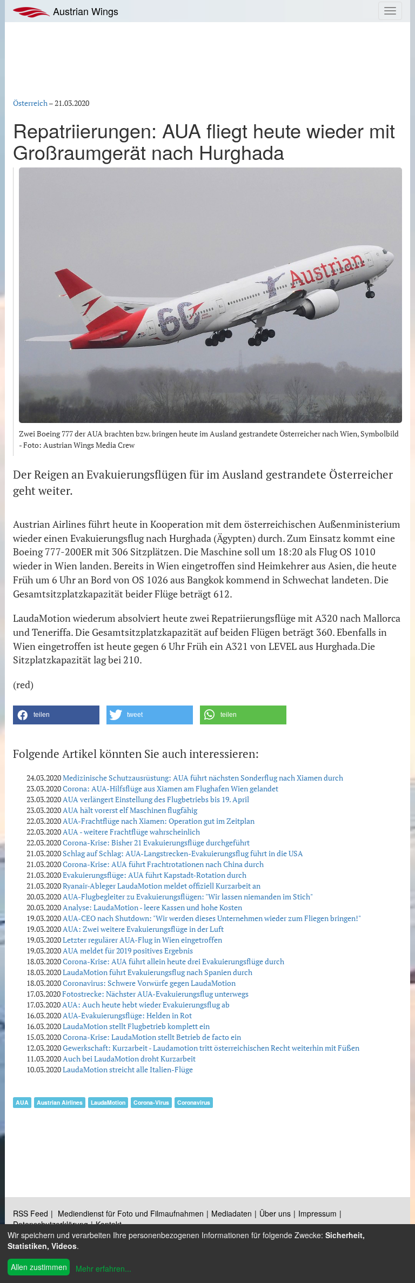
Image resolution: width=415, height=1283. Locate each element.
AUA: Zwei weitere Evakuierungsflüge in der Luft (143, 929)
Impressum (317, 1213)
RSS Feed (30, 1213)
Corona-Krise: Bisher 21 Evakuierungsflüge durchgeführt (156, 842)
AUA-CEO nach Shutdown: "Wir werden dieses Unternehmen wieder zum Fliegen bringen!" (212, 918)
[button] (56, 715)
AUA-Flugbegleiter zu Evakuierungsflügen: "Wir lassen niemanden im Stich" (188, 896)
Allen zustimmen (39, 1266)
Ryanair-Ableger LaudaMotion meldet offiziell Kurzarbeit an (161, 886)
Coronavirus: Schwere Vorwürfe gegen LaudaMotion (149, 983)
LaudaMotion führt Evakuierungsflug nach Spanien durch (157, 972)
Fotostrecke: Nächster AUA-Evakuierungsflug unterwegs (155, 994)
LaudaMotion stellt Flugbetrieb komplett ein (136, 1026)
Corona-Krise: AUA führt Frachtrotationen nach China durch (163, 864)
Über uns (275, 1213)
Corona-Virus (151, 1102)
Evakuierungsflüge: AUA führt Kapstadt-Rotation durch (154, 875)
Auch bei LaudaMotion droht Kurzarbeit (129, 1058)
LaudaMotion (108, 1102)
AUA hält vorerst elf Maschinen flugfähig (130, 810)
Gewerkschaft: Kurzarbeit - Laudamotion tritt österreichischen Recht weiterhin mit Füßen (211, 1048)
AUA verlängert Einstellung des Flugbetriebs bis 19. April (156, 799)
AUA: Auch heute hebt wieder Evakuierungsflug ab (146, 1004)
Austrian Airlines (60, 1102)
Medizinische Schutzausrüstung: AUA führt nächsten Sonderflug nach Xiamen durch (203, 778)
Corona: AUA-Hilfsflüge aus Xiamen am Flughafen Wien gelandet (170, 788)
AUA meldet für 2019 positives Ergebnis (128, 950)
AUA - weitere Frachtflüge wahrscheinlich (131, 832)
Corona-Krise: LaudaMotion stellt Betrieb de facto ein (152, 1037)
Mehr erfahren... (103, 1268)
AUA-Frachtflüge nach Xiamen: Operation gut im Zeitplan (159, 821)
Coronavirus (193, 1102)
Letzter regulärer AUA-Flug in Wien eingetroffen (142, 940)
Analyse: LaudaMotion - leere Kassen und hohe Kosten (152, 907)
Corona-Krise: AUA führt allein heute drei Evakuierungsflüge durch (173, 961)
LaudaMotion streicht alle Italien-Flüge (128, 1069)
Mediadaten (231, 1213)
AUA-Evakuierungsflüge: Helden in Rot (127, 1015)
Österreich (30, 103)
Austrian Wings (84, 11)
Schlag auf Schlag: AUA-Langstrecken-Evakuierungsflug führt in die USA (183, 853)
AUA (22, 1102)
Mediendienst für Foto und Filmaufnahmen (131, 1213)
